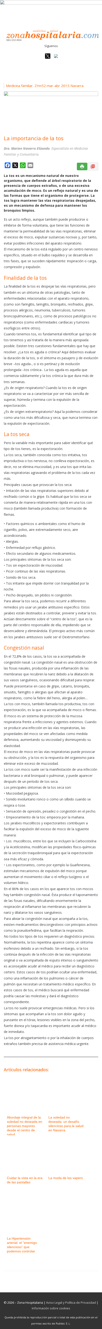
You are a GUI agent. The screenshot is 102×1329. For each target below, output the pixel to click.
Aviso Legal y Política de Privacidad (71, 1302)
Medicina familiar (19, 85)
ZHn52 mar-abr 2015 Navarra (59, 85)
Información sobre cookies (51, 1308)
